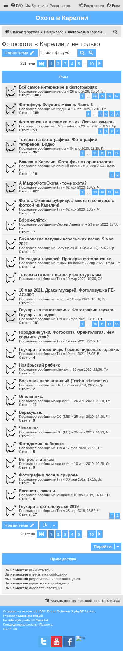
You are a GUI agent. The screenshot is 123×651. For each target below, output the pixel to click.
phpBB (39, 611)
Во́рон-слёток (33, 220)
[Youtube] (56, 641)
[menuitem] (16, 5)
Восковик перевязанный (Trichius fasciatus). (64, 381)
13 (116, 324)
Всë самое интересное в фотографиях (58, 87)
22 (102, 153)
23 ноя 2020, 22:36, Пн (90, 369)
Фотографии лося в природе (48, 475)
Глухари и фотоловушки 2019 (49, 506)
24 (116, 153)
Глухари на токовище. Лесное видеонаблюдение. (69, 349)
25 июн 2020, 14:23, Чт (92, 432)
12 (109, 324)
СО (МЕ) (63, 416)
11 (102, 324)
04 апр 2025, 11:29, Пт (87, 148)
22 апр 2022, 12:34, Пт (102, 263)
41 (109, 192)
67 (116, 96)
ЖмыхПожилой (68, 263)
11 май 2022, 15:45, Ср (96, 248)
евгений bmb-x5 (69, 166)
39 (95, 192)
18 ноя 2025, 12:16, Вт (88, 109)
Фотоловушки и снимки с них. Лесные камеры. (67, 122)
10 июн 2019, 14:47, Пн (91, 495)
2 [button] (58, 64)
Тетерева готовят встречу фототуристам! (60, 274)
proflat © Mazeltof (35, 620)
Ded (59, 385)
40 (102, 192)
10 (95, 324)
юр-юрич (63, 401)
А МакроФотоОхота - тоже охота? (53, 183)
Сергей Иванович (70, 224)
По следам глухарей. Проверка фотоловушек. (65, 258)
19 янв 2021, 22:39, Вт (83, 341)
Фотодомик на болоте (41, 443)
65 (102, 96)
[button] (42, 63)
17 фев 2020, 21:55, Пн (84, 448)
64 (95, 96)
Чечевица (28, 428)
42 (116, 192)
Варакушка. (30, 412)
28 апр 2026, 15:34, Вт (87, 91)
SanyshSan (65, 248)
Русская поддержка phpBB (23, 615)
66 (109, 96)
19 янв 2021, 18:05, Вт (83, 354)
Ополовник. (31, 396)
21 (95, 153)
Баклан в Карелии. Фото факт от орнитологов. (66, 161)
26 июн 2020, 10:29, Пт (92, 401)
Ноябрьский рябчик (39, 365)
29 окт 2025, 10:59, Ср (98, 126)
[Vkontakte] (44, 641)
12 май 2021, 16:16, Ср (88, 299)
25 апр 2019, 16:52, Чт (83, 511)
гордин (61, 109)
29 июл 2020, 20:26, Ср (85, 385)
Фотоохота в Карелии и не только (51, 43)
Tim (59, 187)
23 (109, 153)
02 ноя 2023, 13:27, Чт (83, 209)
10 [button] (91, 64)
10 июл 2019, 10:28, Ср (92, 463)
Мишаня (63, 495)
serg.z (61, 91)
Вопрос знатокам (36, 459)
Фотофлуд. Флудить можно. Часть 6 (56, 104)
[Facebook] (69, 641)
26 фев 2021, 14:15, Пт (84, 319)
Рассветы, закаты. (37, 490)
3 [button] (65, 64)
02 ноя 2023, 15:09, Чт (83, 187)
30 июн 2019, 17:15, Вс (84, 479)
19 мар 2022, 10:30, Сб (84, 279)
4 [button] (72, 64)
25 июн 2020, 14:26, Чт (92, 416)
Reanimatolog (66, 126)
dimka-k (62, 369)
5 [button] (79, 64)
